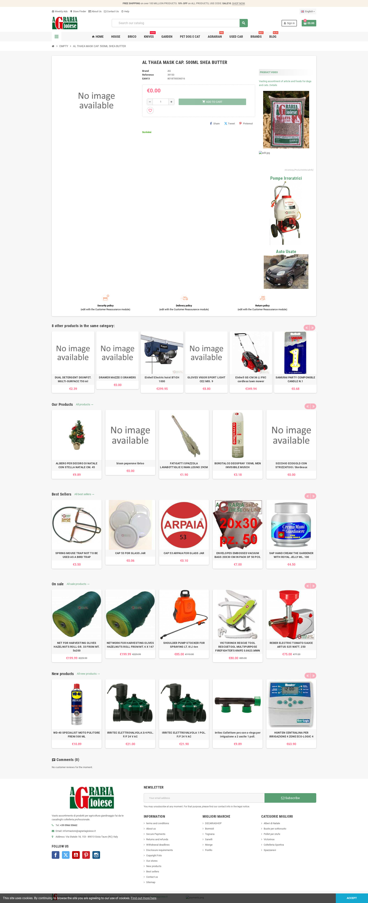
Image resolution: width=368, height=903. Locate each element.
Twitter (66, 855)
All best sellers (84, 494)
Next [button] (312, 328)
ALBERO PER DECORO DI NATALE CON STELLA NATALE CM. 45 (77, 465)
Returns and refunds (157, 839)
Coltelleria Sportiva (274, 844)
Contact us (152, 876)
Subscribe (292, 798)
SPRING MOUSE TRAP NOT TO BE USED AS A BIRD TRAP (76, 555)
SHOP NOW (238, 3)
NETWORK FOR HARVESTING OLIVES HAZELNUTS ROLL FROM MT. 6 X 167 (130, 644)
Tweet (231, 123)
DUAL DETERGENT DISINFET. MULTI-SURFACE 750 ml (73, 379)
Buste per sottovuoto (275, 828)
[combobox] (180, 23)
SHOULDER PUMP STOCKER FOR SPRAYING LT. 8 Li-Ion (184, 644)
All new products (88, 673)
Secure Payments (155, 834)
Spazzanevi (270, 850)
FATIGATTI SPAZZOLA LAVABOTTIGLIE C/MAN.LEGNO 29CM (184, 465)
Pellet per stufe (272, 834)
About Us (96, 11)
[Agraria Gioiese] (65, 22)
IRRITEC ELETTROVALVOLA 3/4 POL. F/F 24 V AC (130, 734)
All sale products (78, 583)
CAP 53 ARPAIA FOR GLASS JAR (184, 553)
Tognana (209, 834)
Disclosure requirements (159, 850)
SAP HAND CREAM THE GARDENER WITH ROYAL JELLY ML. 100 (291, 555)
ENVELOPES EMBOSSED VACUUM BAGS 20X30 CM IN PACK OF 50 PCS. (237, 555)
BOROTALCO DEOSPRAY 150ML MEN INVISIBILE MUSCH (237, 465)
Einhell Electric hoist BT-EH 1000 (162, 379)
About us (151, 828)
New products (153, 866)
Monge (209, 844)
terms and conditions (157, 823)
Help (125, 11)
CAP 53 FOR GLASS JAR (130, 553)
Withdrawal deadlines (158, 844)
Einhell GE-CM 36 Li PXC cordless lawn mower (250, 379)
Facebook (55, 855)
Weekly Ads (60, 11)
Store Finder (78, 11)
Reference (148, 74)
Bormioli (209, 828)
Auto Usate (286, 251)
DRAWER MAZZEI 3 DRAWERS (117, 377)
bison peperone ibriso (130, 463)
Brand (145, 70)
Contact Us (112, 11)
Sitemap (150, 882)
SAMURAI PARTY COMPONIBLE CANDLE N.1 (295, 379)
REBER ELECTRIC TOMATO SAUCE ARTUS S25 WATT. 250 (291, 644)
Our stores (152, 860)
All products (84, 404)
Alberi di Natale (272, 823)
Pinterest (248, 123)
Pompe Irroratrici (286, 178)
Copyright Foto (154, 855)
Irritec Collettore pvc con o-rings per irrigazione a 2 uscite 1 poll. (238, 734)
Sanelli (208, 839)
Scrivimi (146, 132)
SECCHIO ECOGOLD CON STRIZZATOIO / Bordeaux (291, 465)
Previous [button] (306, 328)
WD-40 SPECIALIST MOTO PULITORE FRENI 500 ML (76, 734)
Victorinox (269, 839)
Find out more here (143, 898)
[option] (73, 362)
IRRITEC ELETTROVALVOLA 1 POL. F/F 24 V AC (184, 734)
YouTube (76, 855)
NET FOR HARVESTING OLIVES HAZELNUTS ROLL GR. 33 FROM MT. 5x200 (76, 646)
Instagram (96, 855)
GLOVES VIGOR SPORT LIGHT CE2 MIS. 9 (206, 379)
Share (216, 123)
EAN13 (146, 78)
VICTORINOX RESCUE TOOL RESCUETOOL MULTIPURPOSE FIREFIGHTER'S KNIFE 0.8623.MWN (237, 646)
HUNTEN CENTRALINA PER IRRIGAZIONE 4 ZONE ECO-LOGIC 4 (291, 734)
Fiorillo (208, 850)
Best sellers (152, 871)
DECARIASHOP (213, 823)
